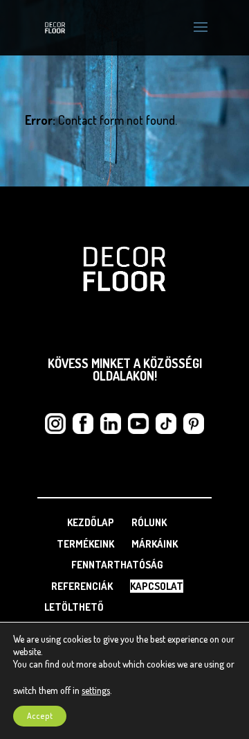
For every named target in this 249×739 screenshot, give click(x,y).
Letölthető (74, 607)
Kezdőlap (90, 522)
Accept (40, 716)
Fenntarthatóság (117, 564)
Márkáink (154, 543)
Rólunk (149, 522)
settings (96, 690)
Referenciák (82, 586)
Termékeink (85, 543)
